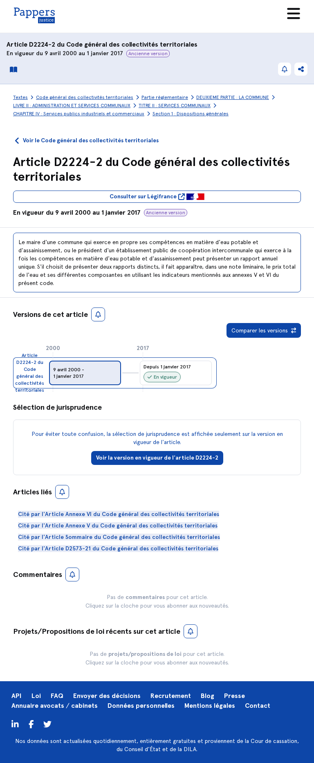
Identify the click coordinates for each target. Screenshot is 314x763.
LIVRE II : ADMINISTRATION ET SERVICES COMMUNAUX (71, 105)
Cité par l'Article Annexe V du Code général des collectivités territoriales (118, 525)
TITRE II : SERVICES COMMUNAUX (175, 105)
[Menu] (293, 13)
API (16, 696)
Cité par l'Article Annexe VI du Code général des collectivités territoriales (118, 514)
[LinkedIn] (15, 724)
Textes (20, 97)
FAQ (57, 696)
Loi (36, 696)
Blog (207, 696)
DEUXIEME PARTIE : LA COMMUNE (232, 97)
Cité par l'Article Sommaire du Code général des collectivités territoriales (119, 537)
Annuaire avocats (37, 705)
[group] (85, 373)
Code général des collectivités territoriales (131, 44)
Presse (234, 696)
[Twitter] (31, 724)
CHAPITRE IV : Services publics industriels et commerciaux (78, 114)
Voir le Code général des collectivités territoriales (91, 140)
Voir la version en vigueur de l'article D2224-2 (157, 457)
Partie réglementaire (164, 97)
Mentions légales (209, 705)
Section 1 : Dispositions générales (191, 114)
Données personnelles (141, 705)
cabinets (84, 705)
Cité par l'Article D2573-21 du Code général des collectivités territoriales (118, 548)
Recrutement (170, 696)
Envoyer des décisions (107, 696)
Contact (257, 705)
